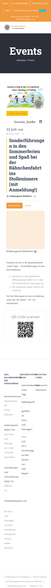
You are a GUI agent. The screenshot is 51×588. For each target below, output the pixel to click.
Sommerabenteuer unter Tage (26, 390)
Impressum (40, 389)
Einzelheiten (14, 205)
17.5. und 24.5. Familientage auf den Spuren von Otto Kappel (26, 455)
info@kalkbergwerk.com (25, 19)
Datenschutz (41, 385)
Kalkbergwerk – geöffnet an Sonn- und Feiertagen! (26, 415)
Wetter (28, 205)
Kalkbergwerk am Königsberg (17, 577)
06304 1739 (9, 429)
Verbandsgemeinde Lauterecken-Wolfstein (25, 581)
